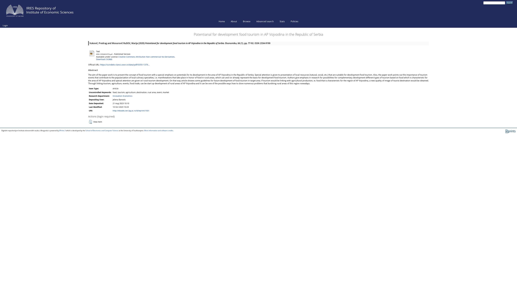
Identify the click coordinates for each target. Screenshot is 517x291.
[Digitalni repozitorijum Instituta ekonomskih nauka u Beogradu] (15, 10)
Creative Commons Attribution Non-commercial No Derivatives (146, 57)
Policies (294, 21)
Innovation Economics (122, 96)
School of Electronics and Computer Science (101, 130)
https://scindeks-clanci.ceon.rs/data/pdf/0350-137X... (125, 64)
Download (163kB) (104, 59)
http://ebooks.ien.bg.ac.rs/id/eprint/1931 (131, 110)
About (234, 21)
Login (5, 25)
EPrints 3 (62, 130)
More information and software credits (158, 130)
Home (222, 21)
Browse (246, 21)
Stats (282, 21)
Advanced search (265, 21)
